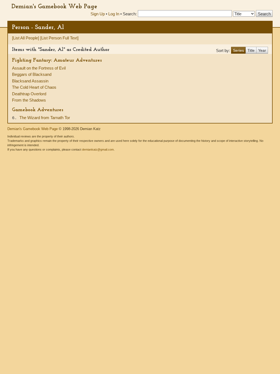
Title (251, 50)
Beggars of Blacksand (31, 74)
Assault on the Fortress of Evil (39, 68)
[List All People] (25, 38)
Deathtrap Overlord (29, 93)
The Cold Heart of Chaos (34, 87)
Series (238, 50)
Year (262, 50)
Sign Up (98, 13)
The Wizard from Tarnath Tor (44, 117)
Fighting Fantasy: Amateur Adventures (57, 60)
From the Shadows (29, 100)
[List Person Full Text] (59, 38)
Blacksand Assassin (30, 81)
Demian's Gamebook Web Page (54, 6)
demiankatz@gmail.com (98, 149)
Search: (130, 13)
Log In (113, 13)
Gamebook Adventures (37, 109)
